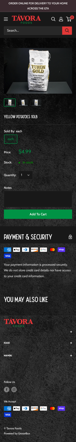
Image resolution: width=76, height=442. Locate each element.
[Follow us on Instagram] (14, 389)
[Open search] (53, 19)
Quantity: (10, 175)
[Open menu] (6, 19)
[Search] (67, 31)
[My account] (61, 19)
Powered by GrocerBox (17, 433)
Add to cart (38, 214)
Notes (8, 188)
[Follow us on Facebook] (6, 389)
